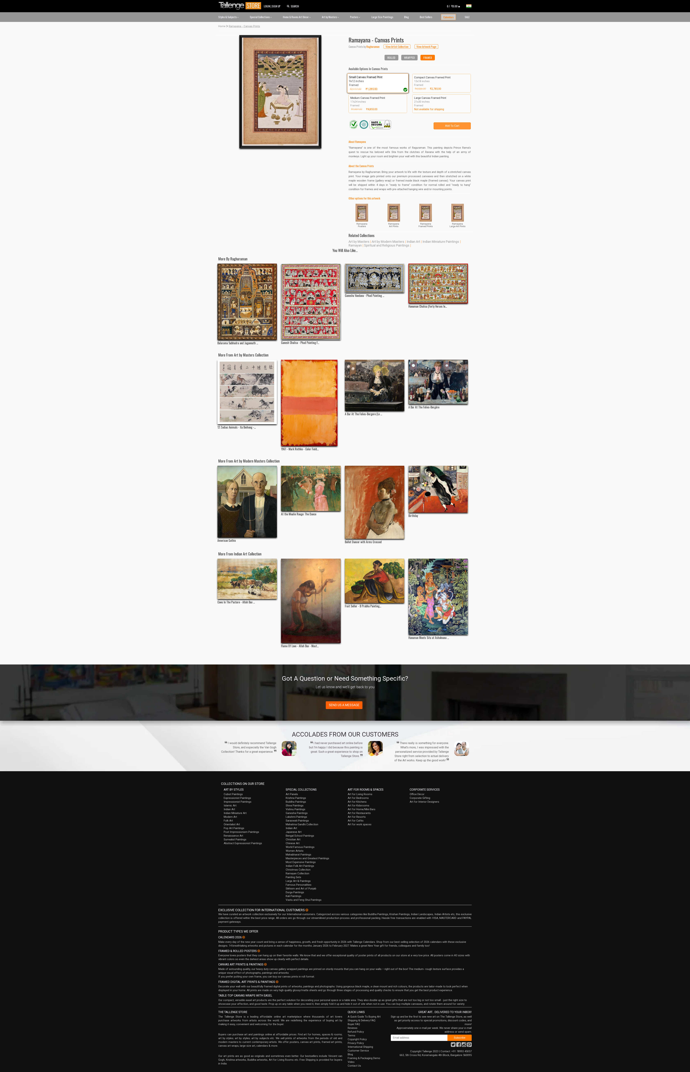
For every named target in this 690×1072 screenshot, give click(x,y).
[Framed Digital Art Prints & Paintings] (277, 981)
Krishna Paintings (296, 798)
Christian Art (293, 839)
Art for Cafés (356, 820)
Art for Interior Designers (424, 801)
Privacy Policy (356, 1043)
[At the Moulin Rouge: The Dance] (311, 488)
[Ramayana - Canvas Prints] (280, 91)
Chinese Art (293, 843)
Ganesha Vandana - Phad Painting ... (364, 295)
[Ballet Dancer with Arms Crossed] (374, 502)
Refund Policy (356, 1031)
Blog (406, 17)
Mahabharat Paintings (298, 854)
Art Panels (292, 794)
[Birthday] (438, 489)
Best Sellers (426, 17)
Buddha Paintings (296, 801)
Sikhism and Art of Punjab (301, 888)
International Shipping (360, 1046)
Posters (354, 17)
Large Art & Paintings (298, 881)
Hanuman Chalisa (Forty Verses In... (427, 306)
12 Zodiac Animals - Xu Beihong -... (236, 427)
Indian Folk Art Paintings (300, 866)
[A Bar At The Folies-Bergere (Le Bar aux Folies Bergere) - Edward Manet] (374, 385)
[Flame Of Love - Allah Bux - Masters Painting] (311, 601)
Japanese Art (294, 832)
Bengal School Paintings (300, 835)
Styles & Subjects (227, 17)
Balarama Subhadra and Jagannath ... (237, 343)
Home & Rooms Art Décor (296, 17)
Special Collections (260, 17)
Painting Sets (293, 877)
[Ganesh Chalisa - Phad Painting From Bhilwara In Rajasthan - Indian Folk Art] (311, 302)
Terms (351, 1035)
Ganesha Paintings (297, 813)
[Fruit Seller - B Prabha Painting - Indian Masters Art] (374, 581)
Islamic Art (230, 805)
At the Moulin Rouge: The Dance (298, 514)
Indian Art (413, 241)
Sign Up (276, 6)
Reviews (352, 1028)
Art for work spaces (359, 824)
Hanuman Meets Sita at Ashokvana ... (428, 637)
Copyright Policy (357, 1039)
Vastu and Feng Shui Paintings (303, 899)
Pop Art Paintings (234, 828)
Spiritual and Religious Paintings (386, 245)
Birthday (413, 515)
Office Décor (417, 794)
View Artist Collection (397, 47)
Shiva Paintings (294, 805)
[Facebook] (458, 1045)
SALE (467, 17)
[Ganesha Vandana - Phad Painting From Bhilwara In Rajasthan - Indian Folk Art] (374, 278)
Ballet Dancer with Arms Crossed (363, 542)
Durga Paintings (295, 892)
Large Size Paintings (382, 17)
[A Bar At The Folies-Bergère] (438, 382)
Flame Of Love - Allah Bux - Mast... (300, 646)
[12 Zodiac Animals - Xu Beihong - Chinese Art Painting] (247, 392)
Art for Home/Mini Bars (361, 809)
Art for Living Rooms (360, 794)
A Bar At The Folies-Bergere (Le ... (363, 414)
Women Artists (294, 850)
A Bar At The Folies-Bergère (423, 407)
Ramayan (355, 245)
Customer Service (358, 1050)
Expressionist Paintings (237, 798)
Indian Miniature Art (235, 813)
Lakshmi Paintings (296, 816)
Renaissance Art (233, 835)
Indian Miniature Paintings (440, 241)
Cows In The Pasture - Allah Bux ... (236, 602)
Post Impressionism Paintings (241, 832)
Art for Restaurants (359, 813)
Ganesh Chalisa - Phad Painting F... (300, 342)
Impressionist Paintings (237, 801)
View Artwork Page (426, 47)
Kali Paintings (293, 896)
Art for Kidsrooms (358, 805)
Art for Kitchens (357, 801)
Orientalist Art (232, 824)
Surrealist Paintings (235, 839)
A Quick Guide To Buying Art (364, 1016)
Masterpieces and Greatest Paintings (307, 858)
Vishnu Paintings (295, 809)
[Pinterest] (469, 1045)
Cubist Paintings (233, 794)
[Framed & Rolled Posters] (258, 950)
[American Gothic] (247, 501)
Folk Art (228, 820)
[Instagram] (464, 1045)
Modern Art (230, 816)
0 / (452, 6)
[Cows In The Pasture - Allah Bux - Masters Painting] (247, 579)
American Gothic (226, 540)
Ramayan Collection (297, 873)
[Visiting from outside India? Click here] (306, 910)
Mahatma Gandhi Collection (302, 824)
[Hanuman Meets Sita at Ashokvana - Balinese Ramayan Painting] (438, 597)
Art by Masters (329, 17)
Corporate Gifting (420, 798)
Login (267, 6)
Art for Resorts (357, 816)
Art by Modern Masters (388, 241)
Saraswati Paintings (297, 820)
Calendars (448, 17)
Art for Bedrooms (358, 798)
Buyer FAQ (354, 1024)
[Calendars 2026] (243, 937)
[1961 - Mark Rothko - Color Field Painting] (311, 403)
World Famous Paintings (300, 847)
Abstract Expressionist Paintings (243, 843)
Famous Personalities (298, 884)
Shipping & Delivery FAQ (361, 1020)
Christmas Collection (298, 869)
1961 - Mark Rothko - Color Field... (300, 449)
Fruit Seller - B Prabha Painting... (363, 606)
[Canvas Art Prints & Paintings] (265, 964)
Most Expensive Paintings (301, 862)
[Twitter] (453, 1045)
